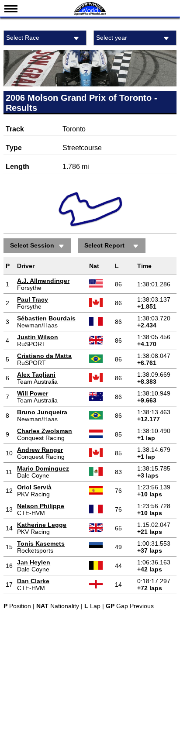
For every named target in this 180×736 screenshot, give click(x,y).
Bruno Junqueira (42, 412)
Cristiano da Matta (44, 355)
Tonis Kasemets (41, 543)
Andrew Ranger (40, 449)
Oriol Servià (34, 487)
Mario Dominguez (43, 468)
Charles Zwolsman (44, 430)
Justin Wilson (37, 337)
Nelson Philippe (40, 505)
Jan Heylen (33, 562)
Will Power (32, 393)
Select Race (22, 37)
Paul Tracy (32, 299)
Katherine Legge (41, 524)
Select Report (104, 245)
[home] (90, 14)
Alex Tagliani (36, 374)
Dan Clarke (33, 581)
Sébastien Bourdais (46, 318)
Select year (111, 37)
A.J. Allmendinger (43, 280)
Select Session (32, 245)
